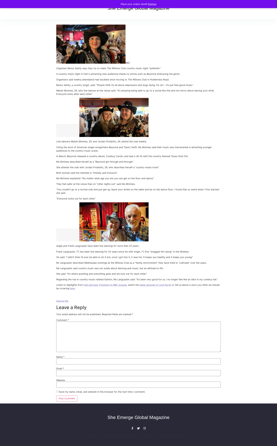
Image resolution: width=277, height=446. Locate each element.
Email (60, 368)
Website (60, 380)
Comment (62, 320)
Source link (62, 301)
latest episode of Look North (155, 284)
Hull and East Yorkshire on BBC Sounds (105, 284)
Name (60, 357)
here (72, 288)
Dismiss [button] (152, 4)
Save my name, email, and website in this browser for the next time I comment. (102, 392)
